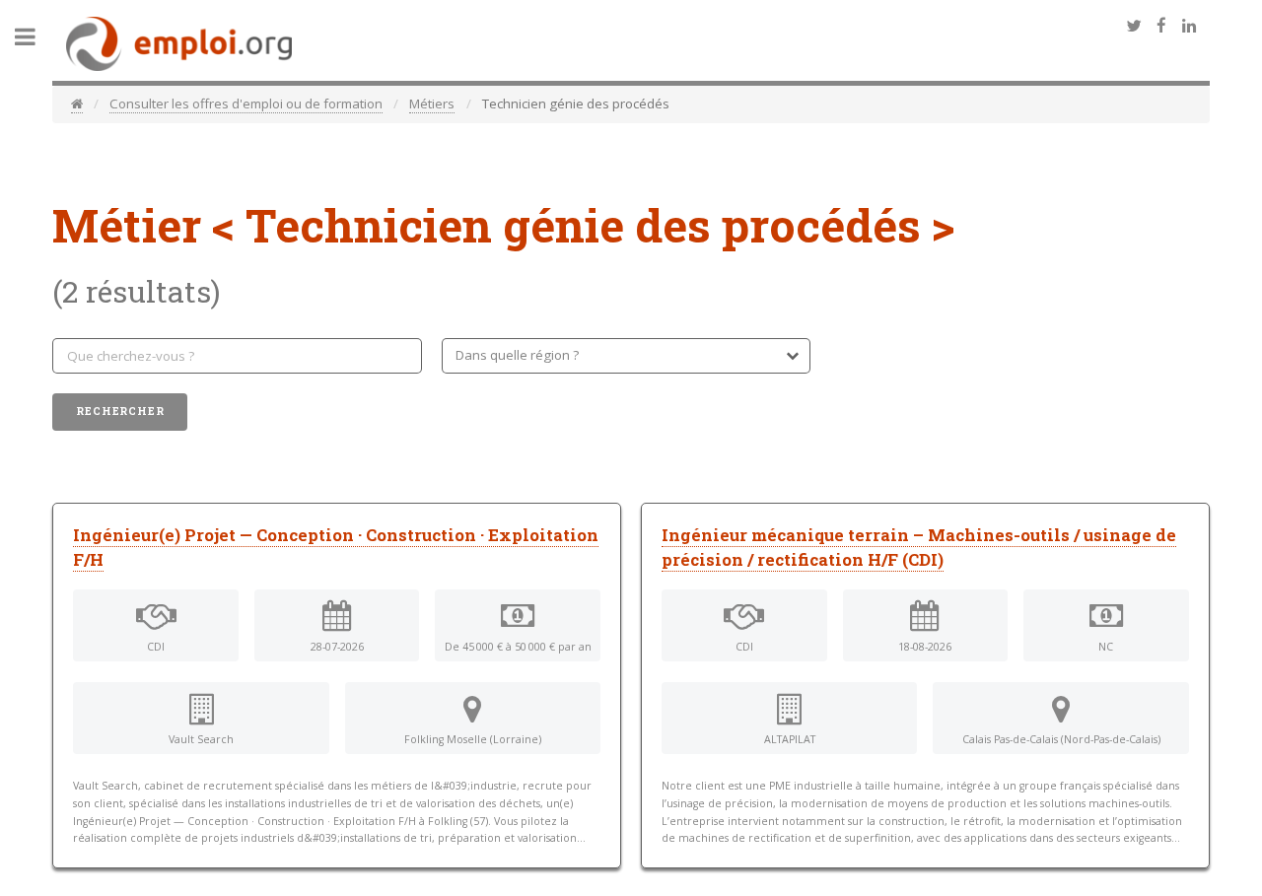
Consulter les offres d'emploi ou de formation (246, 103)
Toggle (35, 37)
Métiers (432, 103)
